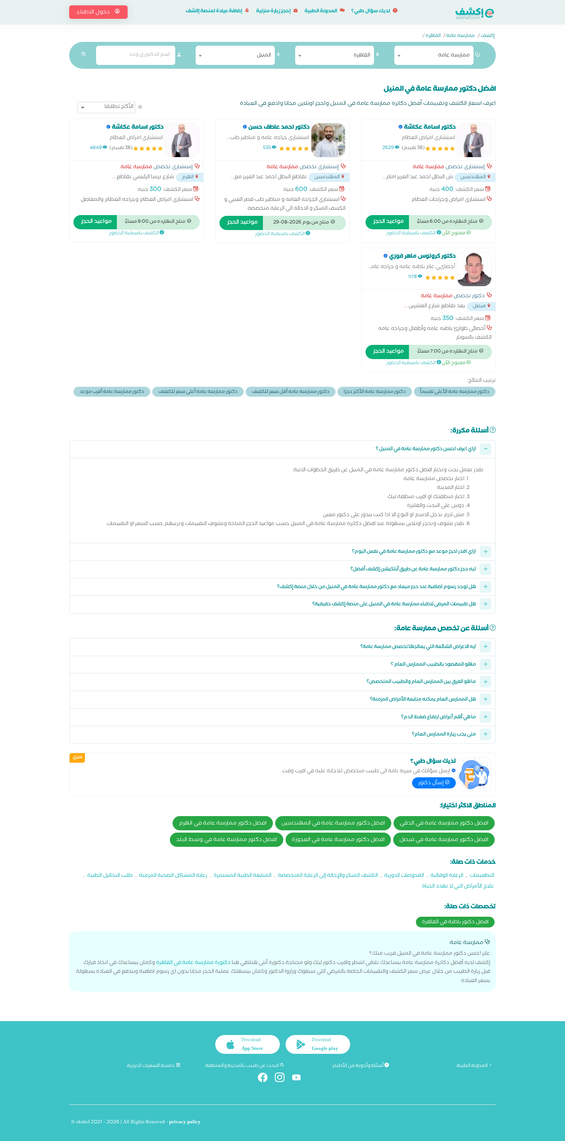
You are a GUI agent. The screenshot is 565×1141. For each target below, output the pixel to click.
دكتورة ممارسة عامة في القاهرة (193, 963)
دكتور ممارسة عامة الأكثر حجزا (375, 392)
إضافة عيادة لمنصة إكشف (214, 11)
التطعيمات (482, 876)
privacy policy (185, 1122)
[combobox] (434, 55)
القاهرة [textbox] (362, 55)
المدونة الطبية (321, 11)
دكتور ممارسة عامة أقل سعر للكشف (290, 392)
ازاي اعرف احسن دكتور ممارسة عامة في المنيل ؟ (426, 449)
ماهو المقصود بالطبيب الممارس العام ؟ (433, 665)
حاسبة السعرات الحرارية (151, 1066)
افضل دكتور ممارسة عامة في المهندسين (333, 824)
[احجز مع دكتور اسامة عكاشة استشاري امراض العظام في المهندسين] (474, 140)
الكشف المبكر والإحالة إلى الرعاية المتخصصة (328, 876)
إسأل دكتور (431, 783)
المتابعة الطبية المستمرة (242, 876)
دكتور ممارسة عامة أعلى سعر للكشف (198, 392)
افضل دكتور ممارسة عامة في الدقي (444, 824)
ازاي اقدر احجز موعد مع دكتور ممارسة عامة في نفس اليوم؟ (414, 552)
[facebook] (266, 1079)
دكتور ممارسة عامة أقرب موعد (112, 392)
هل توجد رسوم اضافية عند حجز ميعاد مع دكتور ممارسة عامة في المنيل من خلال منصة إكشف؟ (376, 587)
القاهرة (433, 36)
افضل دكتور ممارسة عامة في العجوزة (338, 840)
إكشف (488, 36)
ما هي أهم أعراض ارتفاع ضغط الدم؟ (438, 717)
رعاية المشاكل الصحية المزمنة (173, 876)
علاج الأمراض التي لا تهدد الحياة (458, 887)
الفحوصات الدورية (404, 876)
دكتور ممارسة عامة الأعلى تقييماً (454, 392)
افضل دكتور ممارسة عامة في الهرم (223, 824)
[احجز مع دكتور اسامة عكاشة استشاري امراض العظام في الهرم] (182, 140)
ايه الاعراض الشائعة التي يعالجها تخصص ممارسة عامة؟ (418, 647)
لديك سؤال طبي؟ (371, 11)
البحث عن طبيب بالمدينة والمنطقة (242, 1066)
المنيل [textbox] (264, 55)
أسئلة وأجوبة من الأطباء (358, 1066)
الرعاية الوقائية (446, 876)
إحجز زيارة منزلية (273, 11)
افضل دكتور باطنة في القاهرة (455, 922)
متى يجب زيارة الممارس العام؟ (444, 734)
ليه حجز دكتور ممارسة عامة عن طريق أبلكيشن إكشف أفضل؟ (413, 569)
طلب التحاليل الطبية (110, 876)
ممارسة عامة (460, 36)
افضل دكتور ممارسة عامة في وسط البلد (226, 840)
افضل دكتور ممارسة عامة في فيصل (444, 840)
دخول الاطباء (94, 13)
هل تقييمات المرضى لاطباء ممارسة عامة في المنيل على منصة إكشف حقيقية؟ (394, 604)
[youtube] (299, 1079)
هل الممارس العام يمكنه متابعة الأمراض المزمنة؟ (423, 700)
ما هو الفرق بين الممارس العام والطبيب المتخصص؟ (421, 682)
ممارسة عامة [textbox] (454, 55)
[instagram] (283, 1079)
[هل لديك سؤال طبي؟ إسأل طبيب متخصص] (474, 774)
